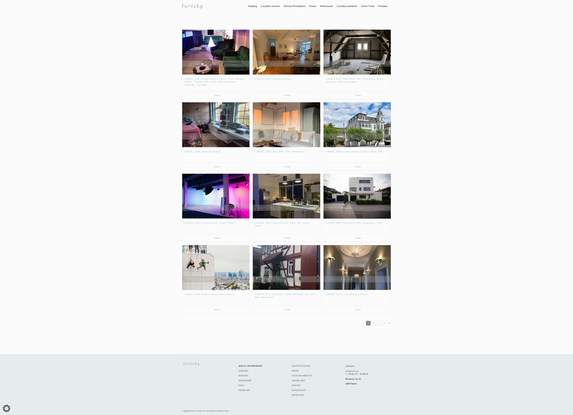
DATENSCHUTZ (299, 390)
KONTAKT (296, 385)
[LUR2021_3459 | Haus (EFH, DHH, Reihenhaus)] (286, 124)
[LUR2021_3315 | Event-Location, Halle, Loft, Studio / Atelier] (286, 196)
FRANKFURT (244, 390)
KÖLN (241, 385)
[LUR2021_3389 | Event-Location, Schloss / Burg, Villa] (357, 124)
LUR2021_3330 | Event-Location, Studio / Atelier (209, 223)
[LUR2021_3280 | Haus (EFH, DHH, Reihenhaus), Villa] (357, 196)
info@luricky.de (352, 371)
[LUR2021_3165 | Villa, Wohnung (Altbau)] (357, 267)
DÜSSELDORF (245, 381)
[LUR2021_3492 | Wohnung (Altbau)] (286, 52)
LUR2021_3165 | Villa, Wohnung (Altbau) (347, 294)
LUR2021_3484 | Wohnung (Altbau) (202, 151)
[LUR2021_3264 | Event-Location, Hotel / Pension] (215, 267)
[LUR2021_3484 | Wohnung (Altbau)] (215, 124)
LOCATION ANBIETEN (302, 376)
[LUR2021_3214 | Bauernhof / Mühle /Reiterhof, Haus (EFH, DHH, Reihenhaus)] (286, 267)
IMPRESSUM (298, 395)
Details (217, 95)
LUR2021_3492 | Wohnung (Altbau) (273, 79)
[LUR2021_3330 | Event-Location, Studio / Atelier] (215, 196)
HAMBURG (243, 371)
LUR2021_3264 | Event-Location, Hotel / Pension (210, 294)
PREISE (295, 371)
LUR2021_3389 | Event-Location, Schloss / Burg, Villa (354, 151)
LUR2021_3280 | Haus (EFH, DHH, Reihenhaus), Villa (354, 223)
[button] (6, 408)
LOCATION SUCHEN (301, 366)
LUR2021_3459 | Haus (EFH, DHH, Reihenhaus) (280, 151)
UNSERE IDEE (298, 381)
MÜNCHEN (243, 376)
